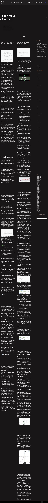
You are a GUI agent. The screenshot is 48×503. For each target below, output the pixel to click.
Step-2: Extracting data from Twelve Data (7, 232)
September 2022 (39, 190)
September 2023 (39, 179)
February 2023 (38, 185)
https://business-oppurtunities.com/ (5, 238)
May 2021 (38, 199)
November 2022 (39, 188)
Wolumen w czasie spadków (5, 56)
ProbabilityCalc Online (21, 279)
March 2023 (38, 184)
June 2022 (38, 193)
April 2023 (38, 183)
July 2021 (38, 198)
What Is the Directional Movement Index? (7, 233)
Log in (38, 64)
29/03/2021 (19, 273)
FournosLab (33, 2)
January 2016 (38, 211)
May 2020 (38, 203)
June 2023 (38, 181)
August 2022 (38, 191)
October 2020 (38, 202)
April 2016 (38, 209)
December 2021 (39, 196)
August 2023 (38, 180)
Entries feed (38, 65)
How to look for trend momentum (6, 234)
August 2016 (38, 207)
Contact (42, 2)
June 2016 (38, 208)
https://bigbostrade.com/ (20, 312)
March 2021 (38, 200)
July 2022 (38, 192)
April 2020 (38, 204)
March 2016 (38, 210)
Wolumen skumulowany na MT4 (6, 52)
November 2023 (39, 177)
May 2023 (38, 182)
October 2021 (38, 197)
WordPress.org (38, 67)
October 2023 (38, 178)
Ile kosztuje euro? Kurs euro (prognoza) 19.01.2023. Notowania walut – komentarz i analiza (7, 59)
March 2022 (38, 195)
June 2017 (38, 206)
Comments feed (39, 66)
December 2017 (39, 205)
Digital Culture (28, 2)
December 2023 (39, 176)
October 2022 (38, 189)
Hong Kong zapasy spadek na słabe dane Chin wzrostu (8, 172)
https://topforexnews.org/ (20, 255)
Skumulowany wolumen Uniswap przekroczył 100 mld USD (7, 43)
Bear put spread (21, 278)
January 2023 (38, 186)
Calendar (39, 2)
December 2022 (39, 187)
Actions (36, 2)
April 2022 (38, 194)
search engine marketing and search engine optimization (7, 340)
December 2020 (39, 201)
